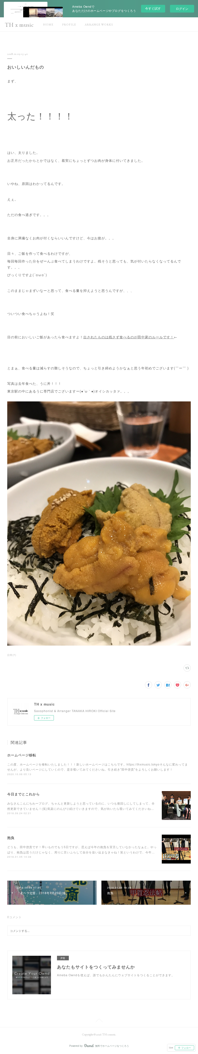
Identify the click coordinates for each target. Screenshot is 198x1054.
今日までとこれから (23, 794)
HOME (48, 24)
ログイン (182, 8)
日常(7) (11, 655)
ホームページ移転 (21, 755)
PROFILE (69, 24)
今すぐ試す (153, 8)
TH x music (19, 24)
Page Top (99, 1021)
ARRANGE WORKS (99, 24)
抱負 (10, 837)
